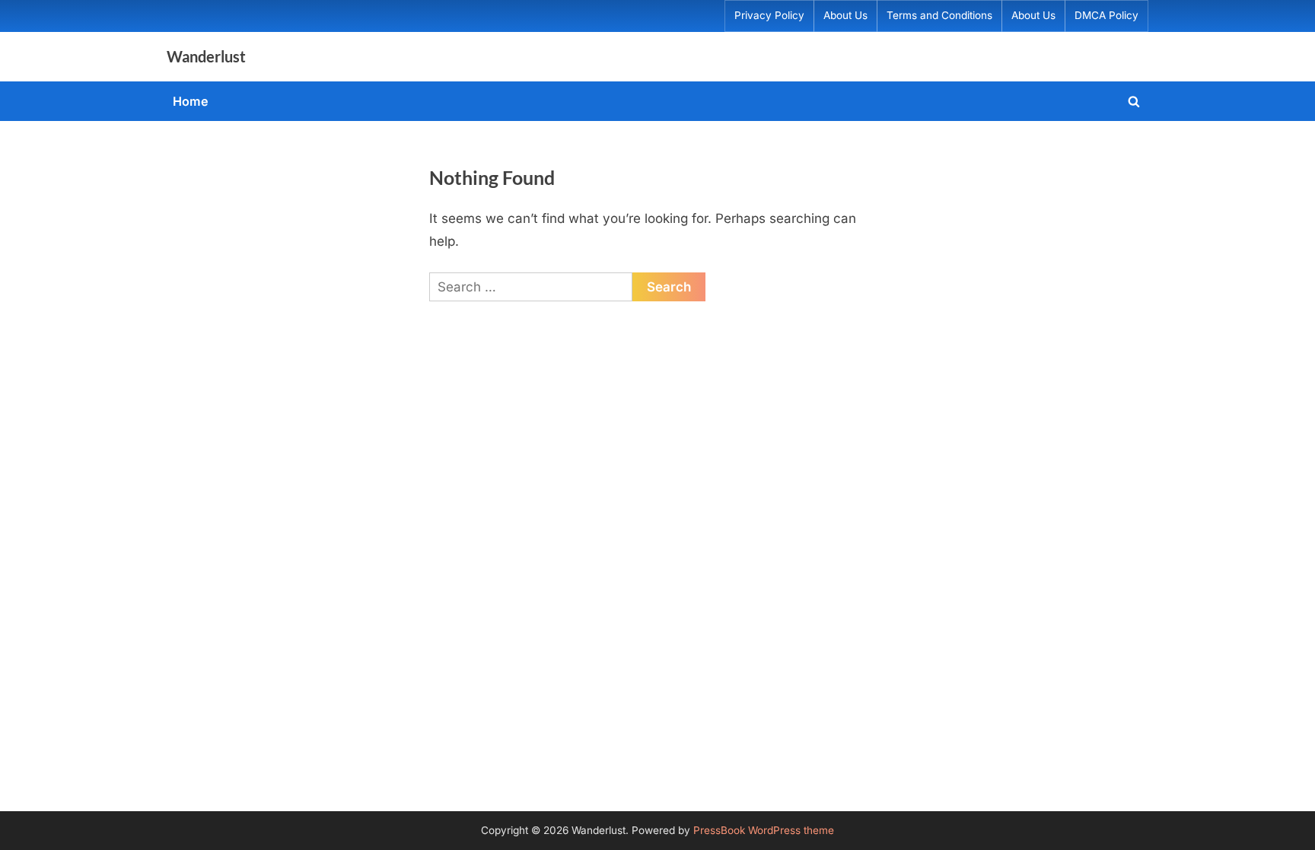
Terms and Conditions (939, 15)
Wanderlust (206, 56)
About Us (845, 15)
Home (191, 101)
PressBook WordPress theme (763, 830)
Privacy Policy (769, 15)
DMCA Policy (1106, 15)
